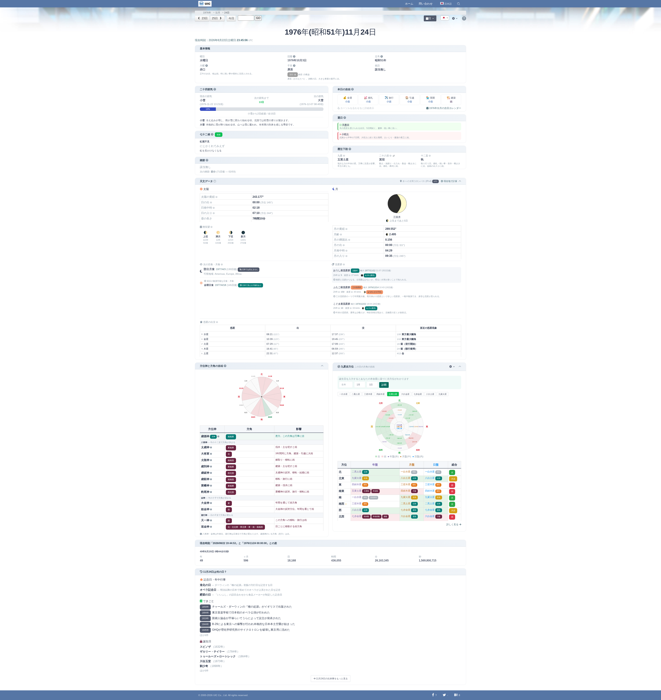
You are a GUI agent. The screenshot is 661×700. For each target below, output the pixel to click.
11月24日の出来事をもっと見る (331, 678)
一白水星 (343, 394)
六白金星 (405, 394)
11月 (217, 12)
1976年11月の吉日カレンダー (444, 108)
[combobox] (444, 17)
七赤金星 (418, 394)
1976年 (207, 12)
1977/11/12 (370, 270)
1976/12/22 (360, 304)
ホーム (409, 3)
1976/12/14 (373, 287)
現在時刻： (224, 40)
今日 (231, 18)
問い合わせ (426, 3)
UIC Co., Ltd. (220, 695)
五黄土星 (393, 394)
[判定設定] (452, 366)
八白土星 (430, 394)
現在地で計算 (450, 181)
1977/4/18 (220, 285)
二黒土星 (356, 394)
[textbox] (445, 18)
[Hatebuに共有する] (456, 695)
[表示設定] (455, 18)
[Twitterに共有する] (444, 695)
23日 (204, 18)
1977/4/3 (221, 269)
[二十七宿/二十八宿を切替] (394, 156)
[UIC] (205, 3)
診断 (384, 384)
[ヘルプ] (464, 18)
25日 (215, 18)
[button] (458, 3)
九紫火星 (442, 394)
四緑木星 (380, 394)
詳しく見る (452, 524)
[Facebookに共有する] (433, 695)
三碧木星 (368, 394)
